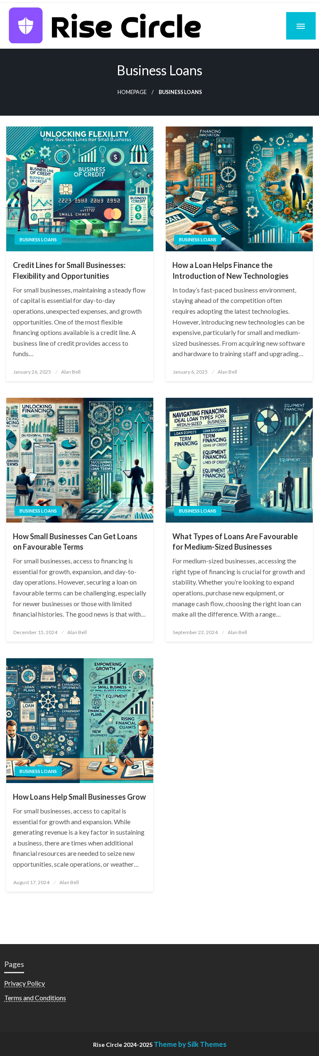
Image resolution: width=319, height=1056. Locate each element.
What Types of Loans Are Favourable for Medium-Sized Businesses (235, 541)
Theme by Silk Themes (190, 1044)
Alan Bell (71, 372)
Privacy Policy (24, 983)
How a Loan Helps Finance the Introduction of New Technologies (230, 270)
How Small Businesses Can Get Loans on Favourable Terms (75, 541)
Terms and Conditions (35, 997)
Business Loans (38, 239)
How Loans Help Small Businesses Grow (79, 796)
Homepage (132, 92)
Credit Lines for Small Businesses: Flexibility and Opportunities (69, 270)
